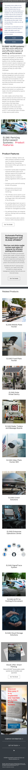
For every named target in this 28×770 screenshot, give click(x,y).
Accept (14, 37)
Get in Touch (13, 745)
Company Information (13, 739)
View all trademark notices (8, 767)
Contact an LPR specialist (14, 726)
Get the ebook (14, 676)
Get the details (8, 224)
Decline (14, 41)
